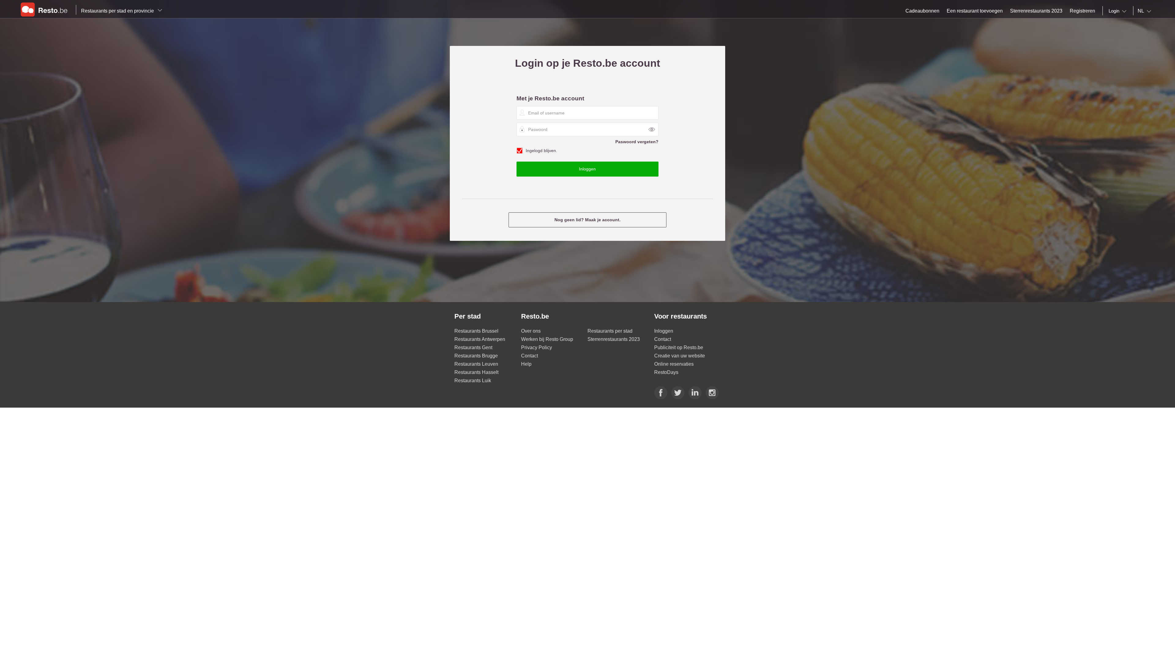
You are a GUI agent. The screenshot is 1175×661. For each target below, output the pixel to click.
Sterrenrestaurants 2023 (614, 339)
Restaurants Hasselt (476, 372)
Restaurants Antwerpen (479, 339)
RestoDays (666, 372)
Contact (529, 355)
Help (526, 364)
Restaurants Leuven (476, 364)
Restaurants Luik (472, 380)
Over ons (531, 331)
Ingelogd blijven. (541, 150)
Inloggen (663, 331)
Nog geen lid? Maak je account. (587, 219)
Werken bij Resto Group (547, 339)
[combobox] (1119, 11)
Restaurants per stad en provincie (118, 10)
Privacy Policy (536, 347)
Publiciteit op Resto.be (678, 347)
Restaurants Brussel (476, 331)
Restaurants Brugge (476, 355)
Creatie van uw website (679, 355)
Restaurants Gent (473, 347)
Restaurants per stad (610, 331)
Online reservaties (674, 364)
